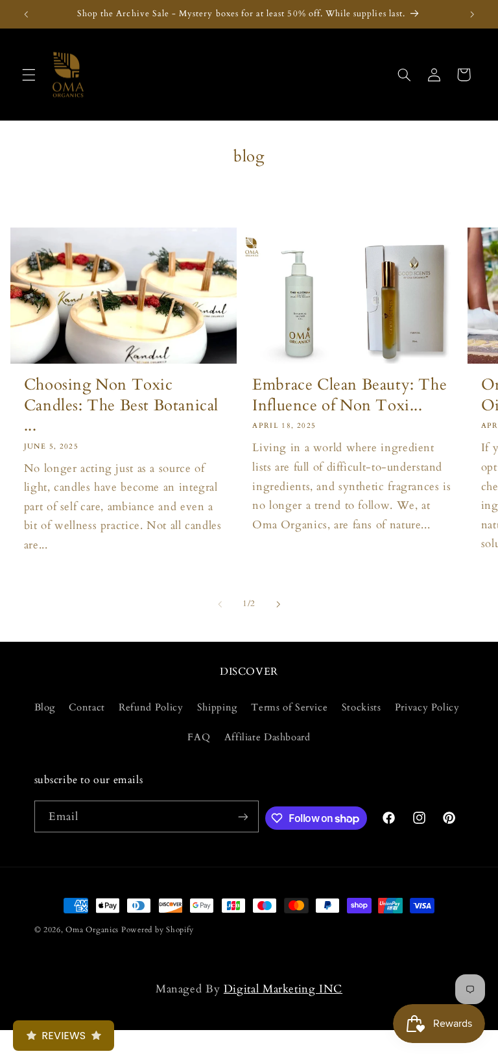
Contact (86, 707)
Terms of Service (289, 707)
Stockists (361, 707)
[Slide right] (278, 604)
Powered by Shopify (157, 930)
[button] (28, 74)
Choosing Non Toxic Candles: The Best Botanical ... (121, 405)
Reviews (64, 1035)
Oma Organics (92, 930)
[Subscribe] (242, 816)
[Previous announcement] (26, 14)
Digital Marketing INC (283, 988)
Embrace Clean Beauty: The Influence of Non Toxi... (349, 395)
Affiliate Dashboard (267, 737)
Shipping (217, 707)
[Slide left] (220, 604)
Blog (45, 707)
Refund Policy (151, 707)
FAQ (198, 737)
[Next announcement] (472, 14)
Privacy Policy (427, 707)
